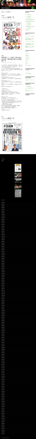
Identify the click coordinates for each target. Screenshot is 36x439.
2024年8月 (3, 241)
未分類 (2, 116)
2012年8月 (3, 423)
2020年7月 (3, 317)
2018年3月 (3, 359)
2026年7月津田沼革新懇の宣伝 (29, 19)
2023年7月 (3, 259)
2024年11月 (3, 236)
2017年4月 (3, 369)
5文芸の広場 (27, 58)
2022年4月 (3, 285)
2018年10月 (3, 349)
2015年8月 (3, 379)
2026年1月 (3, 212)
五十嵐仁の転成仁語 (28, 73)
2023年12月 (3, 253)
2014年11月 (3, 391)
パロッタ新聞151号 (28, 28)
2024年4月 (3, 246)
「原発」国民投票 (28, 86)
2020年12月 (3, 310)
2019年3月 (3, 342)
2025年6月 (3, 224)
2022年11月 (3, 273)
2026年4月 (3, 209)
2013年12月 (3, 401)
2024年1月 (3, 251)
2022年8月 (3, 278)
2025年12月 (3, 214)
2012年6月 (3, 426)
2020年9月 (3, 315)
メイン (2, 157)
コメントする (12, 62)
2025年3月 (3, 229)
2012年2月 (3, 433)
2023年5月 (3, 263)
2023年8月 (3, 258)
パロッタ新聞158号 (28, 16)
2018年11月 (3, 347)
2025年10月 (3, 217)
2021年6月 (3, 300)
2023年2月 (3, 268)
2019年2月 (3, 344)
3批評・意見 (3, 15)
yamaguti (33, 36)
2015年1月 (3, 389)
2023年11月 (3, 254)
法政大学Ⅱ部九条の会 (5, 7)
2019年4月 (3, 340)
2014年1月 (3, 399)
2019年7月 (3, 335)
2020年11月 (3, 312)
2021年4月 (3, 303)
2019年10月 (3, 330)
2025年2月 (3, 231)
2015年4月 (3, 384)
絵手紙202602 (27, 29)
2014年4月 (3, 396)
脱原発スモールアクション (29, 90)
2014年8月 (3, 393)
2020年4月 (3, 322)
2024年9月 (3, 239)
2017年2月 (3, 371)
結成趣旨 (2, 160)
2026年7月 (3, 204)
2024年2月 (3, 249)
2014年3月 (3, 398)
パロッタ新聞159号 (28, 14)
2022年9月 (3, 276)
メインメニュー (35, 8)
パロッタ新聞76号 (7, 118)
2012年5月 (3, 428)
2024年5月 (3, 244)
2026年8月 (3, 202)
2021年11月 (3, 293)
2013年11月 (3, 403)
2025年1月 (3, 232)
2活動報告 (2, 55)
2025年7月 (3, 222)
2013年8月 (3, 406)
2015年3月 (3, 386)
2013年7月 (3, 408)
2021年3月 (3, 305)
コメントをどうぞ (28, 36)
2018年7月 (3, 352)
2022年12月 (3, 271)
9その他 (26, 60)
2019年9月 (3, 332)
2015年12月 (3, 374)
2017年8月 (3, 366)
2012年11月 (3, 418)
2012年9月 (3, 421)
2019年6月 (3, 337)
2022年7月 (3, 280)
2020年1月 (3, 327)
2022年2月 (3, 288)
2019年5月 (3, 339)
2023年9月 (3, 256)
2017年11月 (3, 362)
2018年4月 (3, 357)
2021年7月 (3, 298)
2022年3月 (3, 286)
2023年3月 (3, 266)
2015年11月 (3, 376)
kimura (9, 62)
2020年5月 (3, 320)
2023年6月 (3, 261)
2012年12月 (3, 416)
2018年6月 (3, 354)
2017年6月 (3, 367)
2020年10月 (3, 313)
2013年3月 (3, 411)
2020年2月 (3, 325)
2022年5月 (3, 283)
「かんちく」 (27, 71)
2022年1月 (3, 290)
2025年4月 (3, 227)
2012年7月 (3, 425)
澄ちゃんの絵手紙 (28, 65)
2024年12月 (3, 234)
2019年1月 (3, 345)
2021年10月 (3, 295)
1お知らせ (26, 53)
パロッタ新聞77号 (7, 17)
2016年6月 (3, 372)
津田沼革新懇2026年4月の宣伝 (29, 26)
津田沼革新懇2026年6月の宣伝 (29, 21)
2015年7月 (3, 381)
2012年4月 (3, 430)
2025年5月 (3, 226)
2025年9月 (3, 219)
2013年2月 (3, 413)
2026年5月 (3, 207)
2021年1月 (3, 308)
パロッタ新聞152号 (28, 24)
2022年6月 (3, 281)
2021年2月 (3, 307)
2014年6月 (3, 394)
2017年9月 (3, 364)
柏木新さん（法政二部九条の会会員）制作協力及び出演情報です (11, 59)
